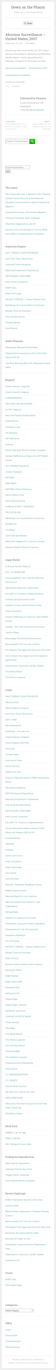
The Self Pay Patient (15, 316)
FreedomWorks (12, 838)
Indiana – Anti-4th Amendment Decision (25, 626)
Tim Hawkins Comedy (16, 1057)
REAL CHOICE (12, 958)
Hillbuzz (9, 444)
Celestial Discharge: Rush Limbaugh (22, 218)
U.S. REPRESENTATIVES (16, 1074)
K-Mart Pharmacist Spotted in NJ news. (24, 1199)
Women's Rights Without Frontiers (22, 547)
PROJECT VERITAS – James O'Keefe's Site (25, 299)
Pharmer (30, 43)
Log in (8, 1329)
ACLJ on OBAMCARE (15, 572)
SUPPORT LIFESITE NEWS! (18, 1016)
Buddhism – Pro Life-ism (17, 731)
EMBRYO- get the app (15, 1132)
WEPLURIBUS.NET (14, 1097)
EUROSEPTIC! (11, 421)
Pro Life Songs (12, 941)
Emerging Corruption (15, 787)
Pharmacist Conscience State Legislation (25, 923)
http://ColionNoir (13, 611)
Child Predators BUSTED (17, 742)
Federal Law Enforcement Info (20, 599)
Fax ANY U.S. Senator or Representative (24, 593)
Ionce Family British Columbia (20, 1180)
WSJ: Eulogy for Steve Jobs (18, 1144)
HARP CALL (11, 287)
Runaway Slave (12, 987)
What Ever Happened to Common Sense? (25, 541)
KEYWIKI (9, 477)
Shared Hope (11, 999)
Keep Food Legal (13, 293)
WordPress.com (40, 1363)
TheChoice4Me (12, 1051)
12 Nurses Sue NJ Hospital (17, 566)
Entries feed (11, 1335)
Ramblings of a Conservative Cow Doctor (24, 305)
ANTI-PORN (11, 719)
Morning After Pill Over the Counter (22, 644)
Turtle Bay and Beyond (16, 535)
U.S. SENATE (11, 1080)
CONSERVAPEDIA (13, 398)
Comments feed (13, 1341)
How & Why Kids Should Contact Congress (25, 450)
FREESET (9, 844)
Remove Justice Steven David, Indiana (23, 964)
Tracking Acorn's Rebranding (19, 1063)
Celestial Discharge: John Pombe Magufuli (25, 212)
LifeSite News (12, 632)
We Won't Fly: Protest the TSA (19, 1092)
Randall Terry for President (18, 311)
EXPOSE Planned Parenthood (19, 793)
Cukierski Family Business (18, 264)
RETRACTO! (11, 524)
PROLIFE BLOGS (13, 512)
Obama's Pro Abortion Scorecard (20, 917)
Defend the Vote (13, 771)
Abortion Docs (12, 702)
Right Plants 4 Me (13, 981)
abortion (20, 82)
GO (8, 171)
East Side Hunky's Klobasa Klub (20, 415)
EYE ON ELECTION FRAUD (18, 805)
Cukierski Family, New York (18, 1169)
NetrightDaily (11, 912)
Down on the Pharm (28, 7)
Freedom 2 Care (12, 427)
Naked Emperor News (15, 890)
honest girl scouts (14, 855)
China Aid (10, 748)
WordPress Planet (14, 1113)
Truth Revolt (11, 328)
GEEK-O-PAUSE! (12, 1138)
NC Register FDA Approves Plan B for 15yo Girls (27, 650)
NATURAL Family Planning (18, 489)
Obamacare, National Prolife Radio (21, 347)
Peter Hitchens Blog (15, 500)
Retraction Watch (13, 970)
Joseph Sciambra (13, 471)
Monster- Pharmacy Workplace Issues (23, 884)
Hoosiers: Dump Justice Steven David (23, 605)
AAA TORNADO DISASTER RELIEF (21, 252)
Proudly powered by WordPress (28, 1359)
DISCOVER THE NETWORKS (18, 403)
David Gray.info (12, 766)
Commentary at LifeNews (17, 75)
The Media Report (14, 671)
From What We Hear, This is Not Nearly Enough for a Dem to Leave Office (16, 125)
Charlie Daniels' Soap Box (17, 386)
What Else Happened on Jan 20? (20, 224)
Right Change (11, 975)
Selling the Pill (12, 993)
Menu (29, 23)
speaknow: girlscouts (15, 1010)
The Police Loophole (15, 677)
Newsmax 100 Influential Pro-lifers (22, 1233)
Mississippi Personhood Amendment (23, 638)
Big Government (13, 725)
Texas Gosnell (12, 1022)
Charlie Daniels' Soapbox (17, 392)
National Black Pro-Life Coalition (21, 896)
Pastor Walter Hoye (14, 495)
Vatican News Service (15, 1086)
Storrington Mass (13, 1285)
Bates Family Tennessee (17, 1163)
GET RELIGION (12, 438)
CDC (7, 86)
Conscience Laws (13, 760)
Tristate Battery (12, 322)
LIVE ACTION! (11, 878)
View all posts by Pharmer (32, 109)
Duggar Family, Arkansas (17, 1175)
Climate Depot (12, 754)
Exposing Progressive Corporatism (22, 270)
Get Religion (11, 432)
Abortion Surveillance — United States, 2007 (26, 68)
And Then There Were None (19, 258)
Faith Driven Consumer (16, 281)
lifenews (16, 86)
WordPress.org (12, 1347)
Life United (10, 873)
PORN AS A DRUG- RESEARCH (19, 506)
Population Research (15, 935)
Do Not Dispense (13, 409)
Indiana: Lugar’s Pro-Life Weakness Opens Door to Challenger (41, 125)
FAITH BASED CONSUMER (18, 276)
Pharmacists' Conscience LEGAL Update (24, 665)
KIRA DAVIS (10, 483)
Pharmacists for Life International (21, 929)
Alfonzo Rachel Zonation (17, 708)
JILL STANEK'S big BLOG (17, 466)
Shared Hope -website (16, 1004)
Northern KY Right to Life (17, 1238)
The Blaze (10, 529)
